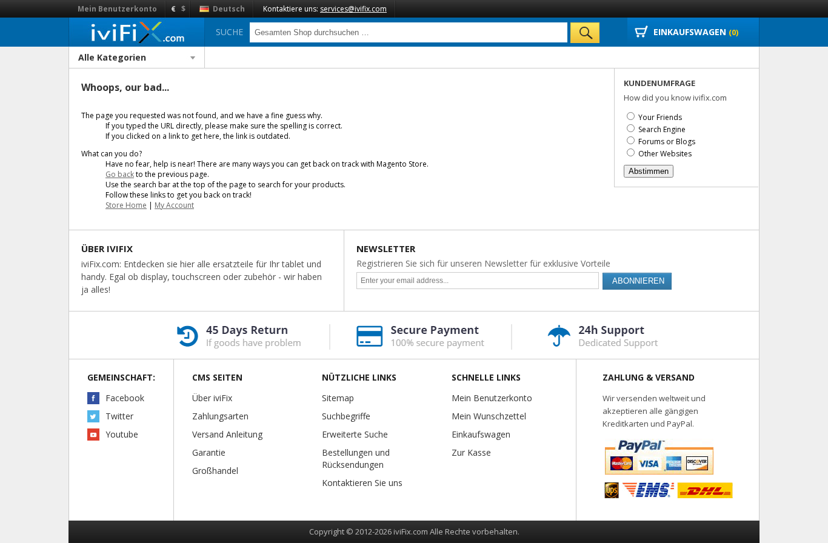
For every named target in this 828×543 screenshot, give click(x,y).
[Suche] (584, 32)
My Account (174, 205)
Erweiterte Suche (355, 434)
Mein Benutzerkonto (117, 9)
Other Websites (665, 153)
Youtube (121, 434)
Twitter (119, 416)
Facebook (124, 398)
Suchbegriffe (346, 416)
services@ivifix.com (353, 9)
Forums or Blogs (666, 141)
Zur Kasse (471, 452)
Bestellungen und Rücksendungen (356, 458)
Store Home (126, 205)
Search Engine (662, 129)
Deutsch (228, 9)
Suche (229, 32)
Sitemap (338, 398)
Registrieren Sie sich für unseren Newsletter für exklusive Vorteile (483, 263)
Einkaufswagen (481, 434)
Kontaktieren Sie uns (362, 482)
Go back (119, 174)
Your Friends (660, 117)
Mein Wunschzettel (489, 416)
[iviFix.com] (136, 32)
